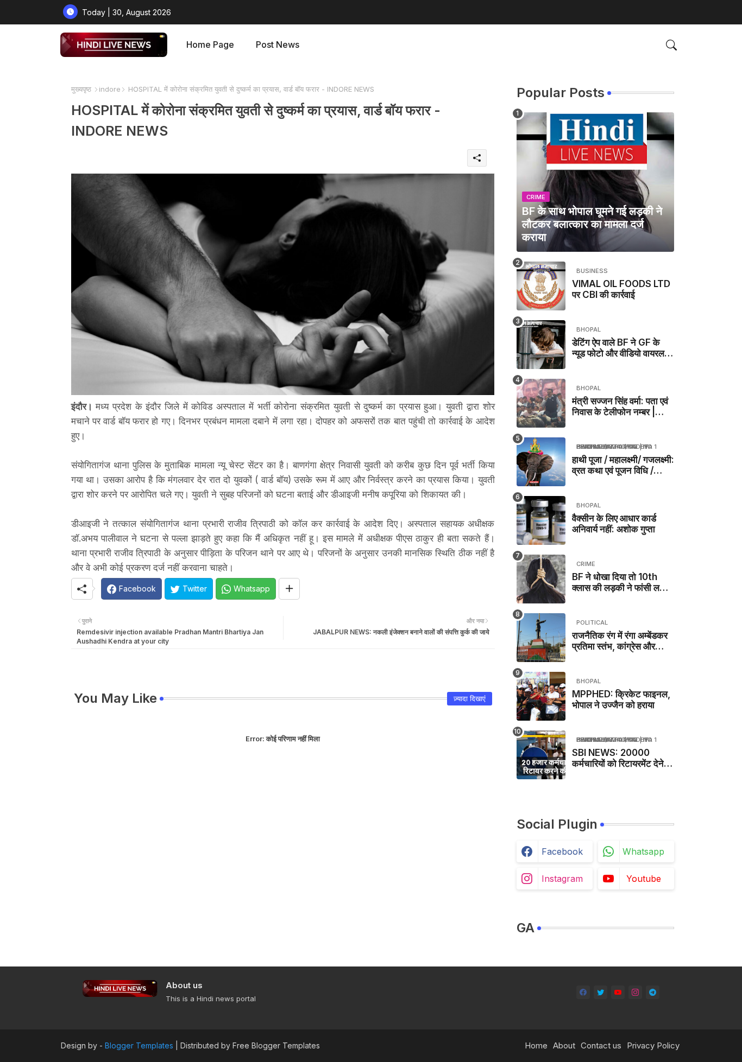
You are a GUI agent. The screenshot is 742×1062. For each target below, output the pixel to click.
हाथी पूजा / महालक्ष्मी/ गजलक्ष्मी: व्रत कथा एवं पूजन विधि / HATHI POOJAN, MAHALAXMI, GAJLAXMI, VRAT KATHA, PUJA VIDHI (623, 465)
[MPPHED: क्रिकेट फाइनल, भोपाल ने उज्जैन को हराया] (541, 696)
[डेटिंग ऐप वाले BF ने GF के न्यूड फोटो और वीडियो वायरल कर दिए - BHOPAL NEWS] (541, 344)
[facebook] (583, 992)
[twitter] (600, 992)
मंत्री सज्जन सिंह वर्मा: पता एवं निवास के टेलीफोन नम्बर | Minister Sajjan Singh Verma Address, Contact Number (620, 407)
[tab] (210, 44)
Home (536, 1045)
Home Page (210, 44)
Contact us (601, 1045)
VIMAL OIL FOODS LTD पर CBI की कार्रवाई (621, 289)
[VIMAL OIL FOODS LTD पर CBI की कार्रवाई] (541, 286)
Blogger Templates (139, 1045)
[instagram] (635, 992)
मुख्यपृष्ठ (81, 89)
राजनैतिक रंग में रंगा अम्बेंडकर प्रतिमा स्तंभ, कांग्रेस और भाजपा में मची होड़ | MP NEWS (620, 641)
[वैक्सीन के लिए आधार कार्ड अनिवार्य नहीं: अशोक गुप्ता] (541, 520)
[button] (671, 45)
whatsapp (643, 851)
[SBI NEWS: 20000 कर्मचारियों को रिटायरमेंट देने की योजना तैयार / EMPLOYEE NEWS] (541, 754)
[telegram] (652, 992)
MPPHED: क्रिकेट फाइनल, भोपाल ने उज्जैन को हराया (621, 699)
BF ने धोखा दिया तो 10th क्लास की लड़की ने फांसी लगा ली (619, 582)
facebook (562, 851)
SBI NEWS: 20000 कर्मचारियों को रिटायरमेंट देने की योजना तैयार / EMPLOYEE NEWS (618, 758)
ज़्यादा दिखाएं (470, 698)
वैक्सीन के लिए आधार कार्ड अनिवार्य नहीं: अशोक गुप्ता (614, 524)
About (564, 1045)
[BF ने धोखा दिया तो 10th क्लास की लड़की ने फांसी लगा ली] (541, 579)
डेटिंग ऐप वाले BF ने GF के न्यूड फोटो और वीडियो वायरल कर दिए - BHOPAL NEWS (621, 348)
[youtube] (618, 992)
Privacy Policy (653, 1045)
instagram (562, 878)
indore (110, 89)
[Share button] (289, 589)
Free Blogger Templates (276, 1045)
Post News (277, 44)
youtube (643, 878)
